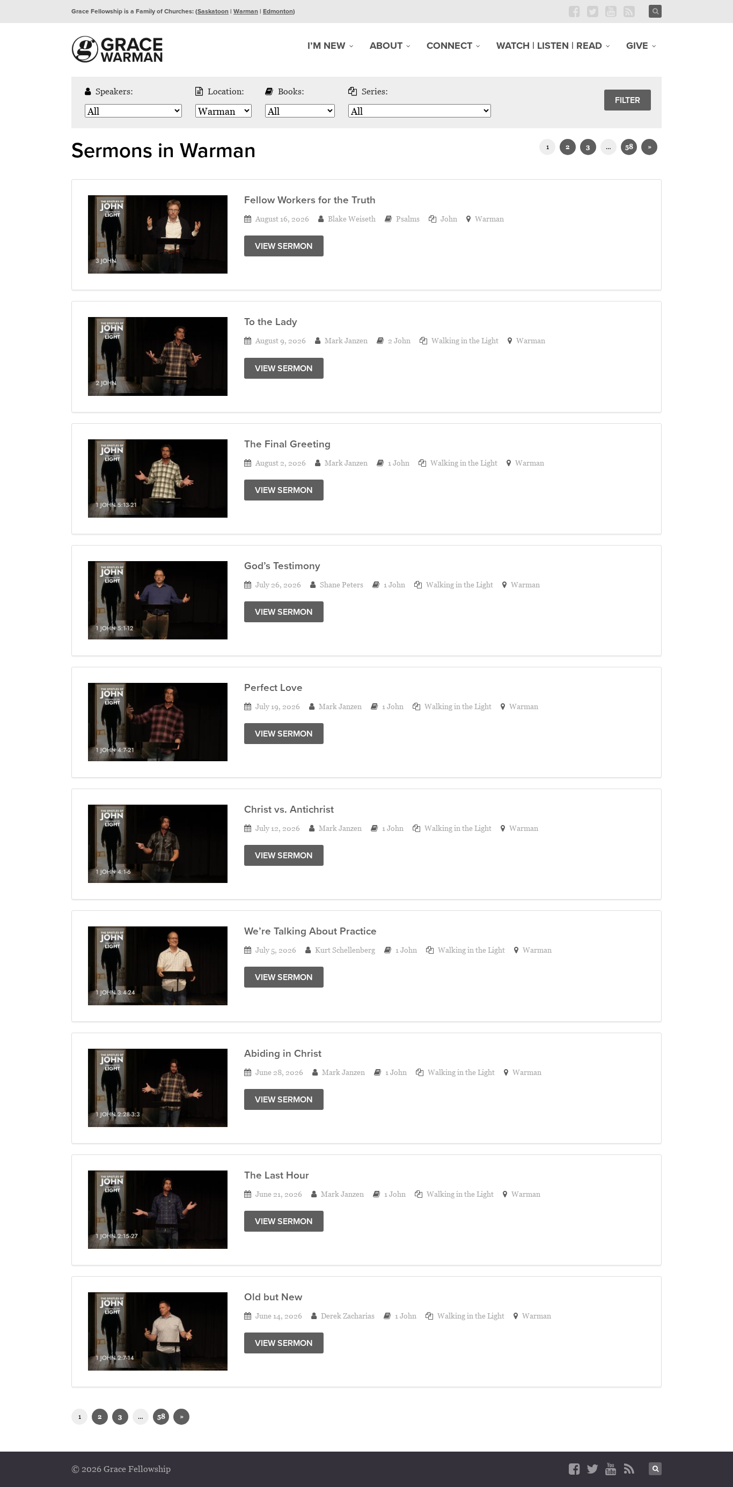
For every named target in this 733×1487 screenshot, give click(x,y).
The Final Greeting (287, 444)
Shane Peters (341, 584)
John (449, 218)
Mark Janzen (346, 340)
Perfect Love (273, 687)
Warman (245, 11)
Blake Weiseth (352, 218)
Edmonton (278, 11)
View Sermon (284, 246)
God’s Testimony (282, 565)
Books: (291, 91)
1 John (398, 462)
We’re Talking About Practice (310, 931)
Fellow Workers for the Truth (310, 200)
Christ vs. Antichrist (289, 809)
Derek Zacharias (348, 1315)
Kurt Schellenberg (345, 949)
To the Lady (270, 321)
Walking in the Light (465, 340)
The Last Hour (276, 1175)
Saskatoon (213, 11)
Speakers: (114, 91)
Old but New (273, 1297)
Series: (375, 91)
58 (629, 147)
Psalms (408, 218)
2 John (399, 340)
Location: (226, 91)
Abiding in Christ (282, 1053)
